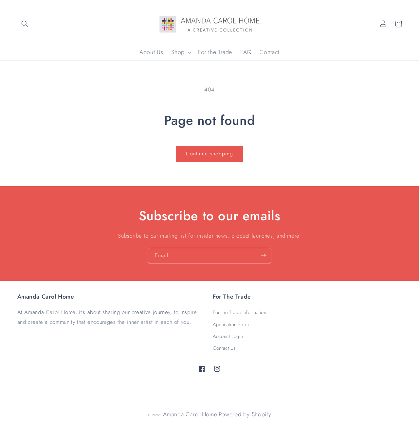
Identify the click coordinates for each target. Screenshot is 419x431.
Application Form (231, 324)
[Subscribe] (263, 256)
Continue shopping (209, 153)
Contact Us (224, 348)
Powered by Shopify (245, 414)
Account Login (228, 336)
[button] (24, 23)
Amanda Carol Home (190, 414)
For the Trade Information (239, 312)
